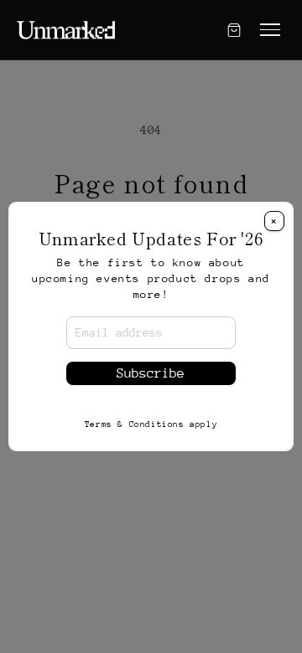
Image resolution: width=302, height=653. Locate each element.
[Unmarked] (66, 30)
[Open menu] (270, 29)
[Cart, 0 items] (234, 30)
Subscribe (151, 373)
